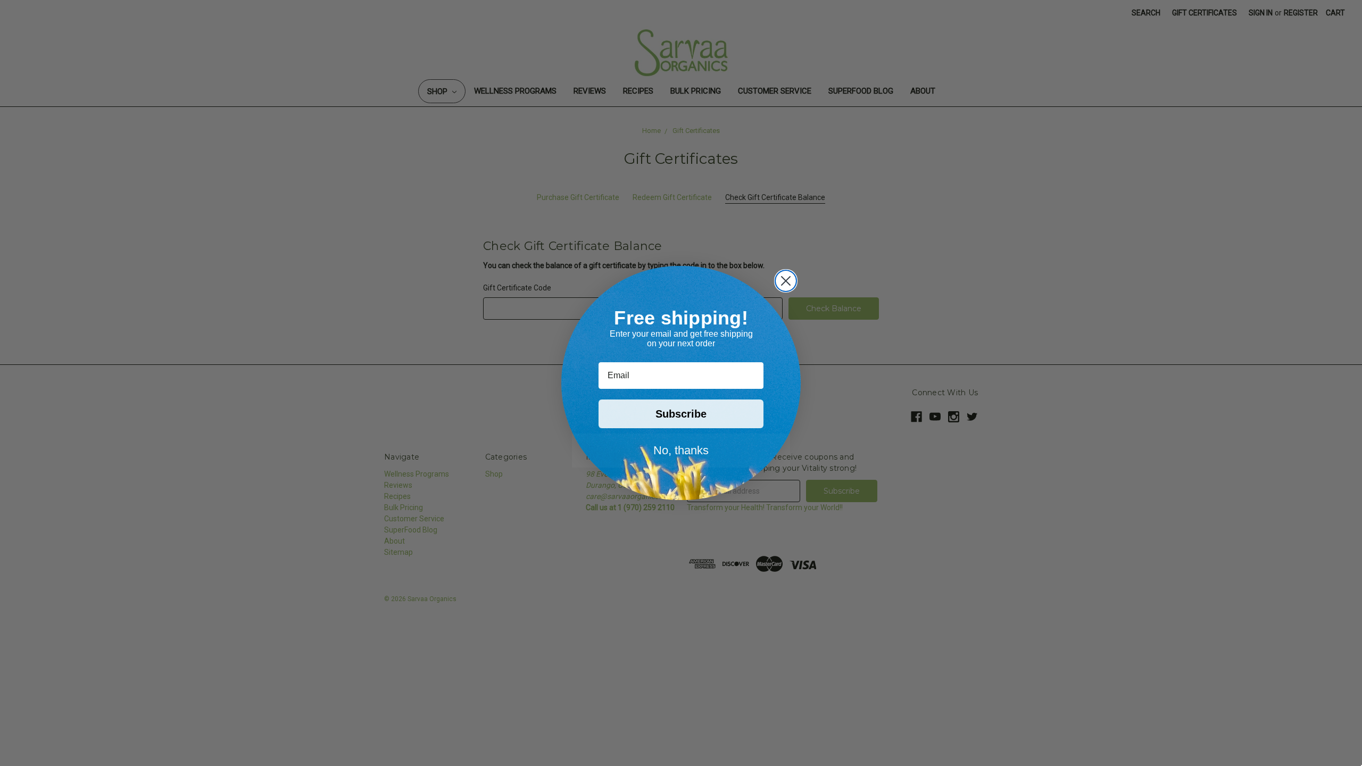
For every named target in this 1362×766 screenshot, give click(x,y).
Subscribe (681, 414)
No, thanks (681, 450)
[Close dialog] (785, 281)
